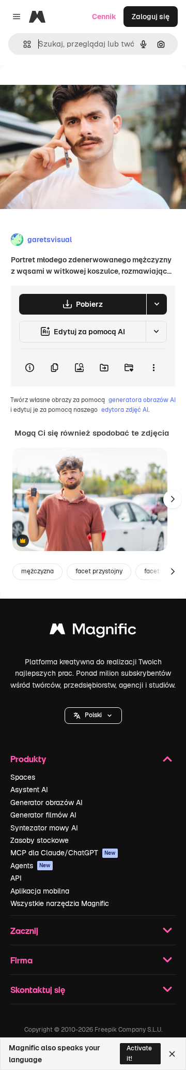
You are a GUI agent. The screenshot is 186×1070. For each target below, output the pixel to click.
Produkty (28, 758)
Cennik (104, 16)
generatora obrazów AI (142, 400)
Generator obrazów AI (46, 802)
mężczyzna (37, 571)
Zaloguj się (150, 16)
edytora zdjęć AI (124, 410)
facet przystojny (98, 571)
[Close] (172, 1054)
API (16, 878)
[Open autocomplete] (23, 44)
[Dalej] (172, 499)
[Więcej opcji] (153, 368)
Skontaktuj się (37, 989)
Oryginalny (71, 89)
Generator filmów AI (43, 815)
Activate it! (139, 1053)
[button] (93, 715)
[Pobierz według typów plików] (156, 304)
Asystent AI (29, 789)
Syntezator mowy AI (44, 828)
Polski (93, 715)
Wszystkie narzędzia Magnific (59, 903)
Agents (30, 865)
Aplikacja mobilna (39, 891)
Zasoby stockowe (39, 840)
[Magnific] (93, 631)
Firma (21, 960)
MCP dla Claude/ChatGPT (63, 852)
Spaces (22, 777)
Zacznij (24, 930)
